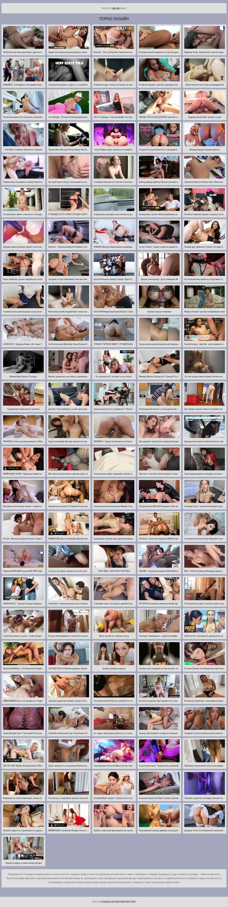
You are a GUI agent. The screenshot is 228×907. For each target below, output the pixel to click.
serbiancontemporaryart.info (118, 901)
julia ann (116, 8)
